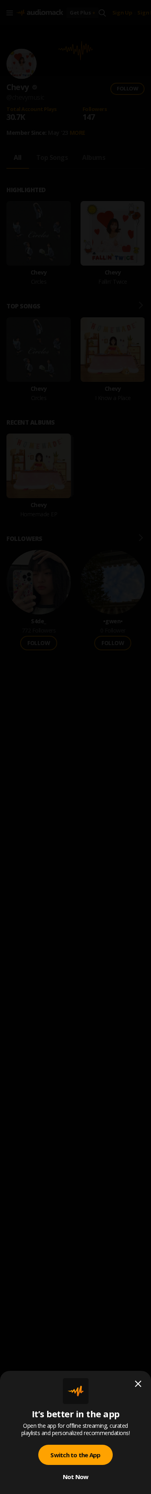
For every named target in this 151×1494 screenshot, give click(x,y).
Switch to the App (75, 1455)
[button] (75, 747)
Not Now (76, 1477)
